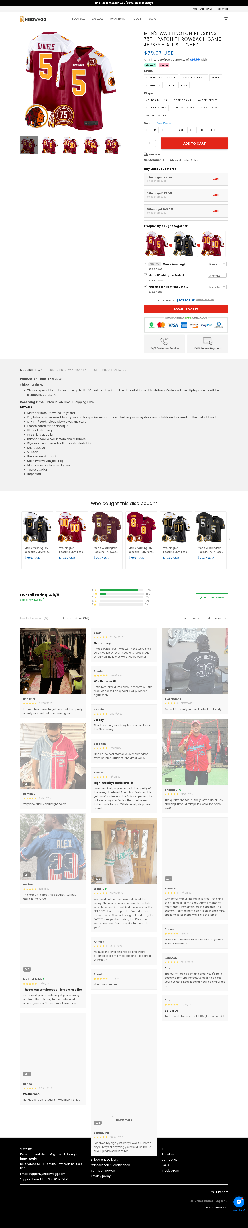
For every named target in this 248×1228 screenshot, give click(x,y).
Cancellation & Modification (110, 1207)
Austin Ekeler (208, 100)
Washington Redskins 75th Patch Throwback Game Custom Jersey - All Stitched (168, 287)
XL (171, 130)
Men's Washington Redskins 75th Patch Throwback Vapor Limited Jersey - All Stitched (141, 550)
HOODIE (136, 19)
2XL (181, 130)
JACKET (153, 19)
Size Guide (164, 123)
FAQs (194, 8)
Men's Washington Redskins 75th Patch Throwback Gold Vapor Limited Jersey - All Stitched (210, 550)
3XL (192, 130)
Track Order (221, 8)
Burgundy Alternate (161, 77)
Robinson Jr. (183, 100)
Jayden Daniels (157, 100)
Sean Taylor (210, 107)
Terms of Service (103, 1213)
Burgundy (153, 85)
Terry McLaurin (183, 107)
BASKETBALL (117, 19)
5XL (213, 130)
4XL (202, 130)
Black (216, 77)
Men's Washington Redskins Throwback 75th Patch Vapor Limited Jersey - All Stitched (106, 550)
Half (184, 85)
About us (168, 1196)
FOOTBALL (78, 19)
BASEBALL (97, 19)
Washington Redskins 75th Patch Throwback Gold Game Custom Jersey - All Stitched (176, 550)
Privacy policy (101, 1218)
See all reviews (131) (32, 600)
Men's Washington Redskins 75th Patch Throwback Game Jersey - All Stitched (175, 264)
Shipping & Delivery (104, 1202)
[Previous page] (23, 81)
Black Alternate (194, 77)
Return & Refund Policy (107, 1196)
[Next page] (119, 81)
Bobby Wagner (156, 107)
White (170, 85)
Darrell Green (156, 115)
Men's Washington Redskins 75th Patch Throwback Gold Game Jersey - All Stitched (168, 275)
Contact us (206, 8)
